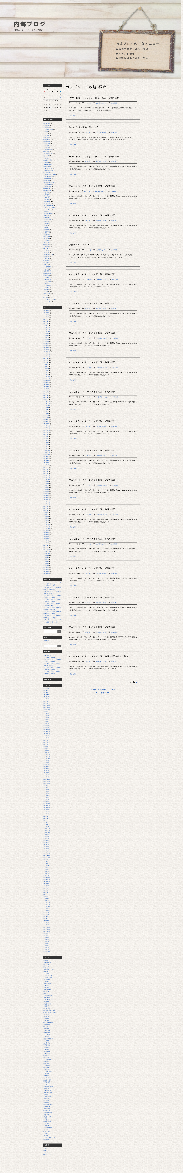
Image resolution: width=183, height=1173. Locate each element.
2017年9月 (46, 530)
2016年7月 (46, 559)
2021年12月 (46, 426)
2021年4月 (46, 442)
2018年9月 (46, 506)
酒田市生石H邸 (47, 271)
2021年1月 (46, 448)
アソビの (45, 133)
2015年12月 (46, 574)
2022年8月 (46, 409)
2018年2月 (46, 520)
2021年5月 (46, 440)
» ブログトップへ (103, 693)
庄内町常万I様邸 (47, 149)
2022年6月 (46, 413)
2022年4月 (46, 417)
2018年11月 (46, 502)
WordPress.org (47, 1154)
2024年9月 (46, 358)
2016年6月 (46, 561)
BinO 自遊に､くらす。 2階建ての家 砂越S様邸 (94, 98)
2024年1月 (46, 374)
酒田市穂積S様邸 (47, 164)
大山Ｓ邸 (45, 225)
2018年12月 (46, 500)
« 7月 (44, 114)
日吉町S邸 (46, 287)
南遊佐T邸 (46, 215)
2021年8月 (46, 434)
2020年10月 (46, 454)
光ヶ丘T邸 (46, 250)
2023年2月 (46, 397)
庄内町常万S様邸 (47, 160)
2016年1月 (46, 572)
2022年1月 (46, 424)
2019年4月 (46, 491)
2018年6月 (46, 512)
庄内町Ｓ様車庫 (47, 219)
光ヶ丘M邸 (46, 238)
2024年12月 (46, 352)
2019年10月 (46, 479)
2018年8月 (46, 508)
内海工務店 (114, 103)
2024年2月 (46, 372)
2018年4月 (46, 516)
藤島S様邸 (46, 211)
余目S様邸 (46, 193)
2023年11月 (46, 378)
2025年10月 (46, 331)
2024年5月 (46, 366)
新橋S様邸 (46, 127)
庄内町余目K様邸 (47, 213)
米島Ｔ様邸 (46, 137)
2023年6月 (46, 389)
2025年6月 (46, 339)
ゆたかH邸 (46, 269)
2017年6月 (46, 537)
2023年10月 (46, 380)
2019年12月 (46, 475)
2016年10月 (46, 553)
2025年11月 (46, 329)
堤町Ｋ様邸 (46, 260)
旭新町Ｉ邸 (46, 262)
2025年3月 (46, 345)
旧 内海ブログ (47, 640)
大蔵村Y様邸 (46, 143)
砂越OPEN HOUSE (79, 245)
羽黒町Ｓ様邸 (46, 201)
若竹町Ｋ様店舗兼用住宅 (49, 174)
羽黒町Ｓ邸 (46, 244)
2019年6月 (46, 487)
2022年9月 (46, 407)
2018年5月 (46, 514)
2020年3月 (46, 469)
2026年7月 (46, 313)
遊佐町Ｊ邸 (46, 277)
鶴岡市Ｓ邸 (46, 242)
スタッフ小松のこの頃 (49, 300)
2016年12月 (46, 549)
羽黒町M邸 (46, 289)
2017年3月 (46, 543)
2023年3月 (46, 395)
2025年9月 (46, 333)
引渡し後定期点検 (48, 176)
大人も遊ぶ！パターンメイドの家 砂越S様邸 (92, 186)
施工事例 (45, 297)
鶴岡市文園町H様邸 (48, 205)
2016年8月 (46, 557)
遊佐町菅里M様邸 (47, 154)
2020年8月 (46, 459)
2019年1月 (46, 498)
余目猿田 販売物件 (48, 170)
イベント (45, 295)
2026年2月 (46, 323)
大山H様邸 (46, 256)
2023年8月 (46, 385)
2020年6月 (46, 463)
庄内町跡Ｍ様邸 (47, 186)
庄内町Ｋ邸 (46, 246)
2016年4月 (46, 565)
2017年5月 (46, 539)
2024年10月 (46, 356)
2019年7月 (46, 485)
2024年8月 (46, 360)
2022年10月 (46, 405)
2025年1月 (46, 350)
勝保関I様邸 (46, 125)
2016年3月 (46, 567)
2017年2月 (46, 545)
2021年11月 (46, 428)
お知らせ (104, 103)
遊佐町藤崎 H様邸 (48, 129)
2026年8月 (46, 311)
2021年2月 (46, 446)
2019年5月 (46, 489)
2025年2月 (46, 348)
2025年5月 (46, 341)
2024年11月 (46, 354)
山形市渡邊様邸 (47, 178)
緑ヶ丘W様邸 (46, 172)
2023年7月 (46, 387)
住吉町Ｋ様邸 (46, 139)
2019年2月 (46, 496)
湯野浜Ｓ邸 (46, 217)
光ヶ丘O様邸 (46, 180)
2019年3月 (46, 493)
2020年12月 (46, 450)
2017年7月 (46, 535)
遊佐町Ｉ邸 (46, 240)
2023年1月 (46, 399)
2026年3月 (46, 321)
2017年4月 (46, 541)
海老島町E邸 (46, 275)
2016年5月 (46, 563)
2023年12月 (46, 376)
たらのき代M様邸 (47, 168)
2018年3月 (46, 518)
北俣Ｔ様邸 (46, 195)
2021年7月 (46, 436)
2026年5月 (46, 317)
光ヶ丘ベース (46, 302)
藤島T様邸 (46, 147)
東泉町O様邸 (46, 258)
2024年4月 (46, 368)
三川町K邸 (46, 283)
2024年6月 (46, 364)
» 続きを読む (73, 115)
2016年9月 (46, 555)
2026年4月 (46, 319)
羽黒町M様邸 (46, 166)
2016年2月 (46, 569)
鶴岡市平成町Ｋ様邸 (48, 182)
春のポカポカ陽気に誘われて (83, 127)
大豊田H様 (46, 135)
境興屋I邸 (45, 228)
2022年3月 (46, 419)
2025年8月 (46, 335)
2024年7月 (46, 362)
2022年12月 (46, 401)
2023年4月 (46, 393)
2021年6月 (46, 438)
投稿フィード (46, 1150)
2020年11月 (46, 452)
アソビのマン (46, 209)
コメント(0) (88, 103)
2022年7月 (46, 411)
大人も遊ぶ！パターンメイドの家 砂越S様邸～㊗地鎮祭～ (98, 656)
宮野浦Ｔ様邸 (46, 189)
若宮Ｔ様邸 (46, 145)
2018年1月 (46, 522)
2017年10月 (46, 528)
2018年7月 (46, 510)
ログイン (45, 1148)
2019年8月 (46, 483)
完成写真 (45, 131)
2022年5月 (46, 415)
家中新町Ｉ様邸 (47, 191)
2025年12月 (46, 327)
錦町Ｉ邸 (45, 265)
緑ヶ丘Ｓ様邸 (46, 203)
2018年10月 (46, 504)
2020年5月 (46, 465)
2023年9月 (46, 382)
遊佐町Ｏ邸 (46, 221)
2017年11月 (46, 526)
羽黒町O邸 (46, 234)
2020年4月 (46, 467)
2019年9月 (46, 481)
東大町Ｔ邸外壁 (47, 285)
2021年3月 (46, 444)
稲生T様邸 (46, 156)
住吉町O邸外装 (47, 279)
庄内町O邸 (46, 252)
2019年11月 (46, 477)
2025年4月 (46, 343)
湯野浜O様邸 (46, 236)
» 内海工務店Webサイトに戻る (103, 690)
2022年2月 (46, 421)
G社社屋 (45, 248)
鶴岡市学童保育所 (48, 254)
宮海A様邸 (46, 152)
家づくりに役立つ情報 (49, 207)
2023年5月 (46, 391)
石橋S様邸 (46, 199)
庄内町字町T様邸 (47, 184)
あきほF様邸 (46, 123)
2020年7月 (46, 461)
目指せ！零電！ (47, 197)
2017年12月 (46, 524)
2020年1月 (46, 473)
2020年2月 (46, 471)
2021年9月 (46, 432)
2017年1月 (46, 547)
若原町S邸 (46, 230)
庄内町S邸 (46, 223)
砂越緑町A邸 (46, 232)
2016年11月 (46, 551)
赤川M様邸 (46, 162)
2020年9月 (46, 457)
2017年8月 (46, 533)
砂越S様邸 (98, 103)
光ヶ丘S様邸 (46, 141)
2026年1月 (46, 325)
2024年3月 (46, 370)
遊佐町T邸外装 (47, 281)
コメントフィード (48, 1152)
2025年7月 (46, 337)
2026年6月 (46, 315)
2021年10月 (46, 430)
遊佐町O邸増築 (47, 267)
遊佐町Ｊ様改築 (47, 273)
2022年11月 (46, 403)
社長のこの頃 (46, 293)
